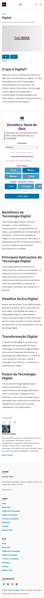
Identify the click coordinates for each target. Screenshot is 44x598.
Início (4, 14)
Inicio (4, 503)
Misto (31, 170)
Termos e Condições (10, 519)
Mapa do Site (7, 530)
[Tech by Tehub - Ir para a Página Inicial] (4, 4)
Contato (5, 526)
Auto (11, 186)
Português (25, 186)
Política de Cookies (9, 515)
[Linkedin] (8, 584)
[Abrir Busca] (36, 4)
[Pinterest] (16, 584)
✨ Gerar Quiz (22, 196)
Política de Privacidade (11, 511)
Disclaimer (6, 522)
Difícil (31, 176)
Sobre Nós (6, 507)
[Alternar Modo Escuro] (40, 4)
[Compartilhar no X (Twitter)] (15, 422)
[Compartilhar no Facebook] (9, 422)
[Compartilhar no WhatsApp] (4, 422)
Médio (13, 176)
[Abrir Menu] (20, 4)
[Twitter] (12, 584)
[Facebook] (4, 584)
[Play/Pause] (6, 57)
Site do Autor (7, 455)
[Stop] (14, 57)
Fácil (13, 170)
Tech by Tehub (13, 590)
